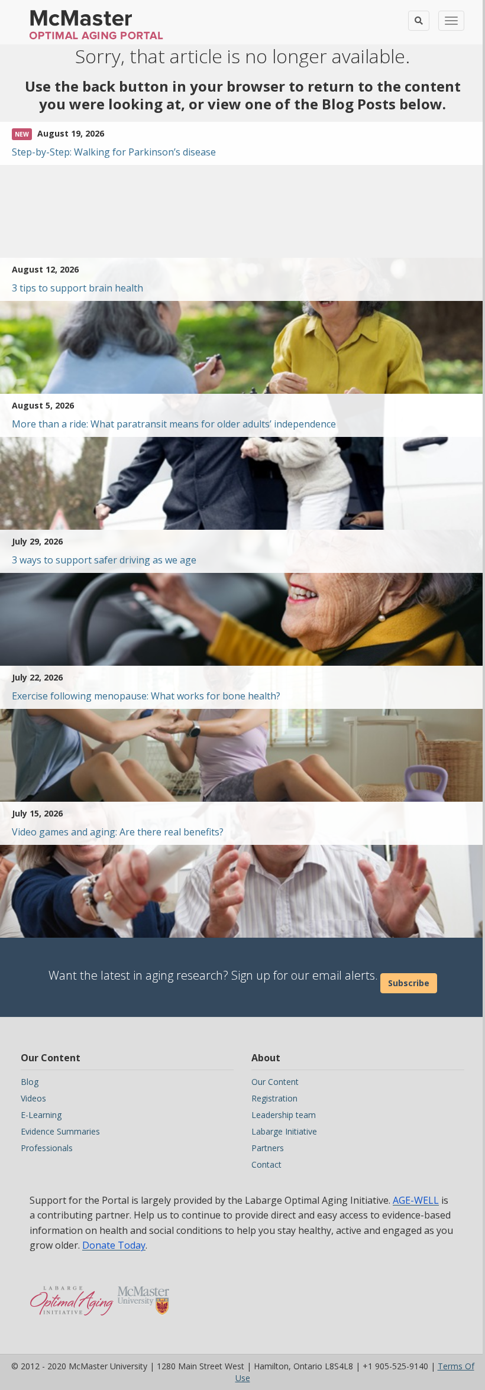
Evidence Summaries (60, 1131)
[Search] (418, 21)
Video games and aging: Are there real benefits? (118, 831)
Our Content (275, 1081)
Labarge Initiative (284, 1131)
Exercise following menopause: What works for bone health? (146, 695)
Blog (29, 1081)
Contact (266, 1164)
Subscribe (408, 983)
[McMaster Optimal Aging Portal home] (72, 1294)
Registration (274, 1098)
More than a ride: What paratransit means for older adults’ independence (174, 423)
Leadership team (283, 1114)
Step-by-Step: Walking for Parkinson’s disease (114, 151)
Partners (267, 1148)
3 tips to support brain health (77, 287)
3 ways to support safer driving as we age (104, 559)
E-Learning (41, 1114)
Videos (33, 1098)
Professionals (47, 1148)
